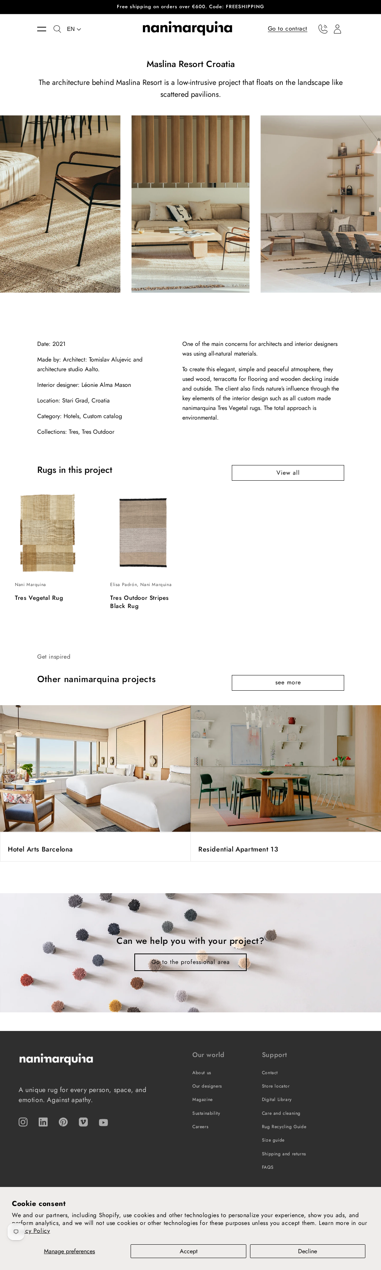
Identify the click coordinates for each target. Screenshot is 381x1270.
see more (288, 682)
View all (288, 472)
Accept (189, 1251)
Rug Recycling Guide (284, 1126)
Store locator (276, 1086)
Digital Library (277, 1099)
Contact (270, 1072)
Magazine (202, 1099)
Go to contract (287, 28)
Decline (307, 1251)
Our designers (207, 1086)
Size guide (273, 1140)
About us (201, 1072)
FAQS (267, 1167)
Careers (200, 1126)
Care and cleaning (281, 1113)
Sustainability (206, 1113)
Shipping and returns (284, 1153)
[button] (45, 29)
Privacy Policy (31, 1230)
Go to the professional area (190, 962)
